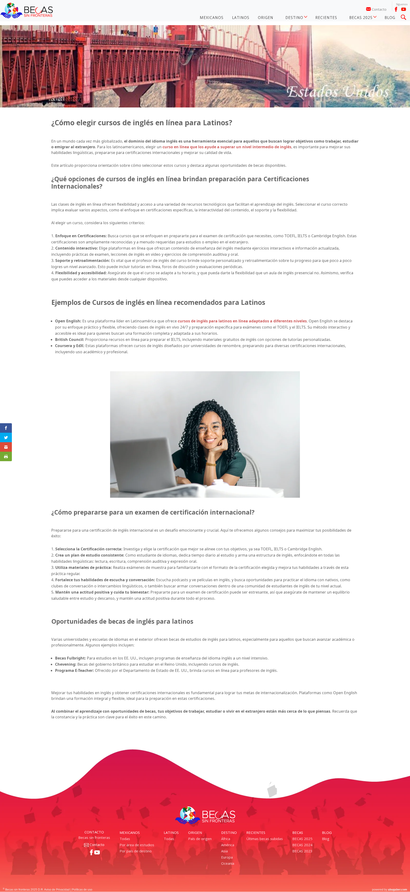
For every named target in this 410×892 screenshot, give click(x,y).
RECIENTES (326, 17)
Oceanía (227, 863)
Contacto (379, 9)
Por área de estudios (137, 844)
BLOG (390, 17)
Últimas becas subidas (264, 838)
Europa (227, 857)
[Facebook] (396, 9)
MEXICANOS (212, 17)
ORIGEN (265, 17)
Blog (325, 838)
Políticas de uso (82, 889)
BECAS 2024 (302, 844)
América (227, 844)
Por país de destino (136, 851)
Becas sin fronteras (94, 837)
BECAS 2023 (302, 851)
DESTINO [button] (294, 17)
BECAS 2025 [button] (361, 17)
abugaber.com (397, 889)
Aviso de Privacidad (57, 889)
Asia (224, 851)
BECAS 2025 (302, 838)
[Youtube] (403, 9)
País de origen (200, 838)
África (225, 838)
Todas (125, 838)
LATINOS (240, 17)
